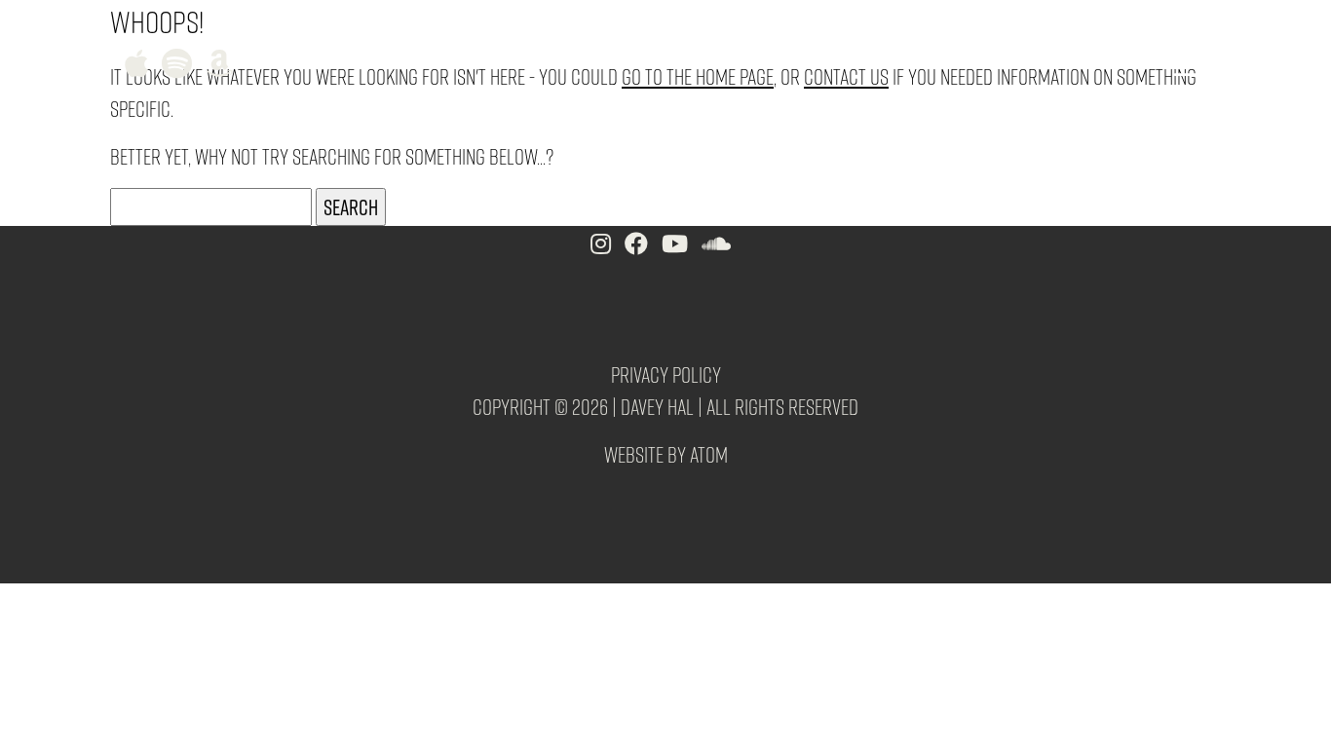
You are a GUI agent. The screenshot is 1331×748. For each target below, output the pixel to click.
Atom (709, 454)
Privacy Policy (666, 374)
